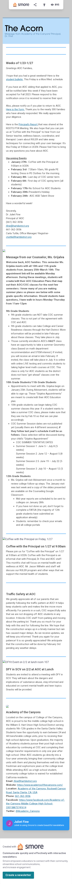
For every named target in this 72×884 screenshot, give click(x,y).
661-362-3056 (22, 796)
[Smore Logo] (21, 4)
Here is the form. (15, 109)
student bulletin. (14, 79)
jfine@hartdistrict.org (17, 225)
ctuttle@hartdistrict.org (18, 237)
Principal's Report (28, 124)
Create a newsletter (18, 875)
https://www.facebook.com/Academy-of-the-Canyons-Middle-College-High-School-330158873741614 (35, 803)
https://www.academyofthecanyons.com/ (40, 784)
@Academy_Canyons (28, 811)
